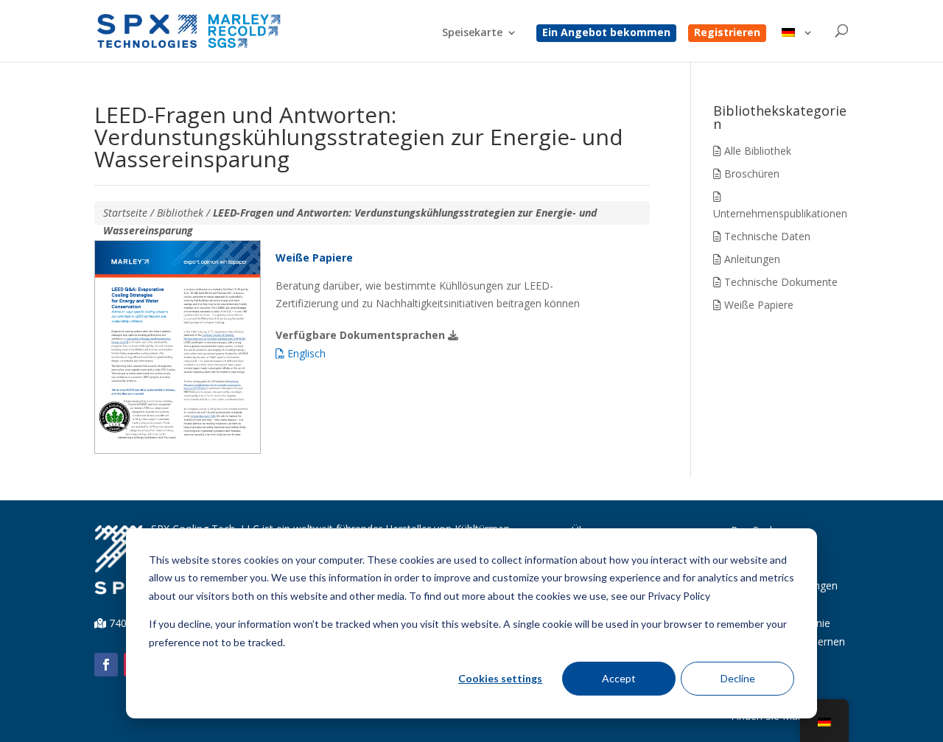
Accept (619, 678)
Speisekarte (472, 33)
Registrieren (727, 33)
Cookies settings (500, 678)
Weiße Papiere (757, 305)
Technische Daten (765, 236)
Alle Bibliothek (756, 151)
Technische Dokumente (779, 282)
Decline (738, 678)
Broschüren (750, 174)
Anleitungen (750, 259)
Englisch (305, 353)
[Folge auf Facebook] (106, 664)
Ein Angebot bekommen (606, 33)
